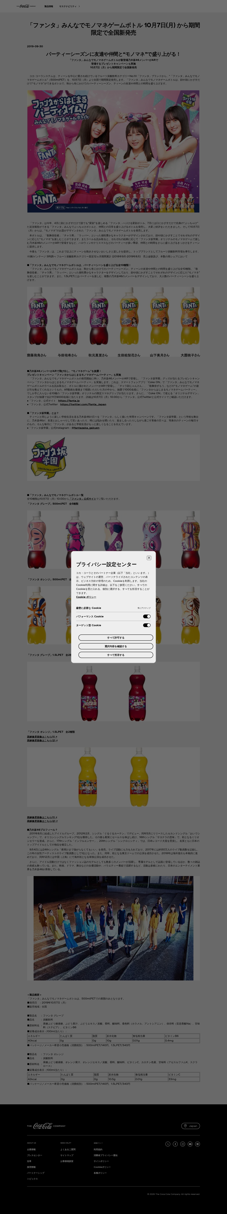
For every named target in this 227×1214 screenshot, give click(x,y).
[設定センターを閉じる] (149, 558)
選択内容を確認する (116, 646)
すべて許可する (115, 637)
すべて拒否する (115, 654)
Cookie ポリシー (86, 596)
